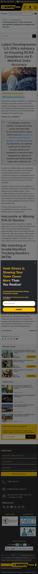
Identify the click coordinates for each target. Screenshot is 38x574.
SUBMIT (19, 309)
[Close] (35, 263)
